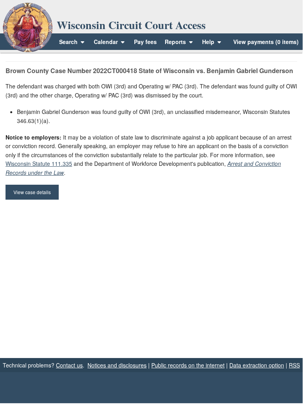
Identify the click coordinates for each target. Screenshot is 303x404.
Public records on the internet (188, 365)
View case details (32, 192)
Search (68, 42)
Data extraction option (256, 365)
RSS (294, 365)
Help (209, 42)
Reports (175, 42)
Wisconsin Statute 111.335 (39, 163)
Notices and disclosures (117, 365)
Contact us (69, 365)
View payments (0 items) (266, 42)
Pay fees (145, 42)
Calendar (106, 42)
